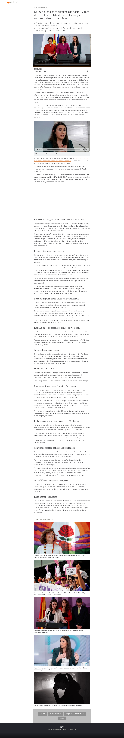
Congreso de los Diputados (75, 714)
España (42, 714)
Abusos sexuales (55, 714)
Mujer (62, 718)
